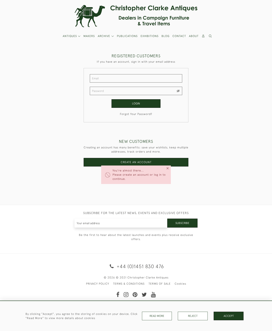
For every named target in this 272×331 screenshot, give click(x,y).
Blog (165, 36)
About (194, 36)
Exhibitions (150, 36)
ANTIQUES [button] (70, 36)
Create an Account (136, 162)
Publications (127, 36)
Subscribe (182, 223)
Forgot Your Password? (136, 114)
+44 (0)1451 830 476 (139, 266)
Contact (179, 36)
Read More (157, 315)
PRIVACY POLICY (97, 283)
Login (136, 103)
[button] (210, 36)
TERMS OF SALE (160, 283)
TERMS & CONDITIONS (129, 283)
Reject (193, 315)
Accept (229, 315)
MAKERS (89, 36)
